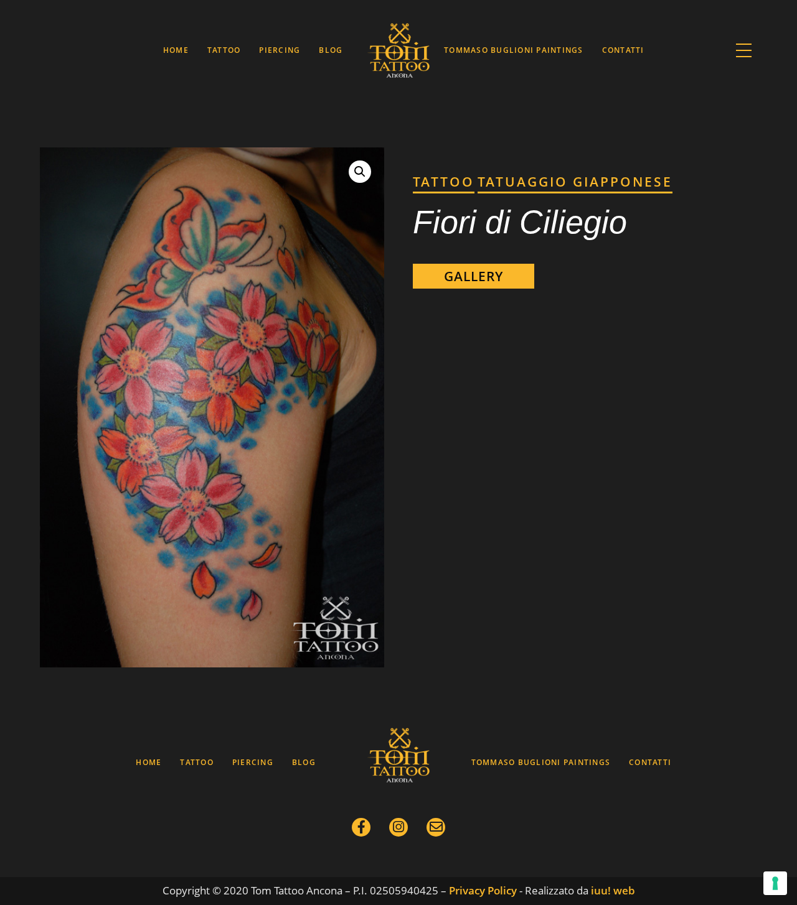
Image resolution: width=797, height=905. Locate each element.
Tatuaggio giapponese (575, 181)
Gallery (473, 276)
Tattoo (224, 50)
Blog (330, 50)
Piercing (279, 50)
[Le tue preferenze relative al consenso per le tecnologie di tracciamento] (775, 883)
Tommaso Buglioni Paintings (513, 50)
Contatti (623, 50)
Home (176, 50)
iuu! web (613, 890)
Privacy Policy (483, 890)
